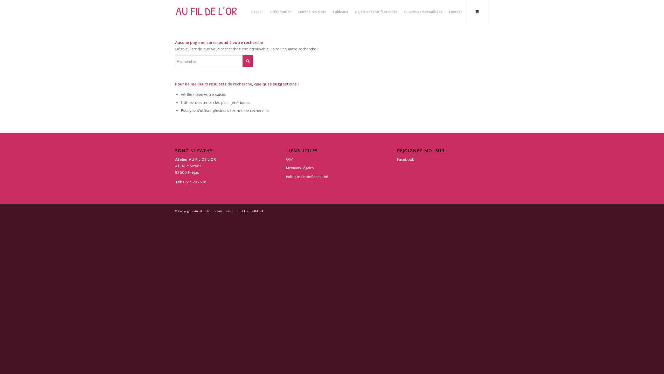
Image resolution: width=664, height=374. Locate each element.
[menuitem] (257, 11)
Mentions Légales (300, 167)
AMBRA (258, 211)
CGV (289, 159)
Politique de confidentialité (307, 176)
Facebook (405, 159)
